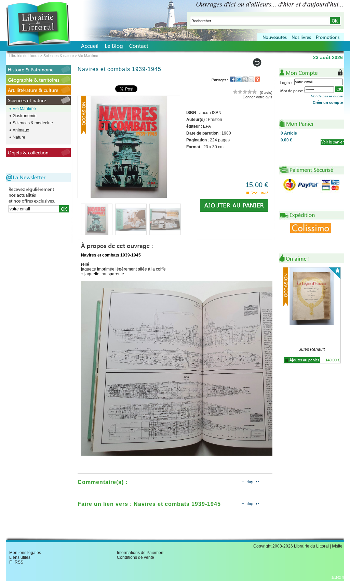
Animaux (21, 130)
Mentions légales (25, 552)
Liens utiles (19, 557)
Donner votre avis (257, 97)
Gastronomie (25, 115)
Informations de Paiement (140, 552)
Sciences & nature (58, 56)
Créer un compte (328, 102)
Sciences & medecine (33, 123)
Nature (19, 137)
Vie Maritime (24, 108)
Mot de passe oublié (327, 96)
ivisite (337, 546)
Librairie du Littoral (24, 56)
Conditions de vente (135, 557)
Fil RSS (16, 562)
